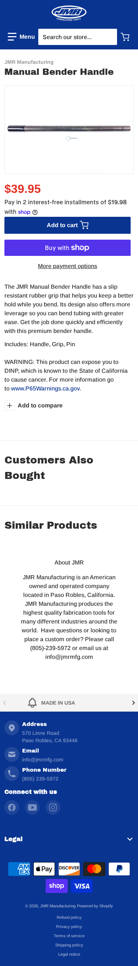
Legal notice (69, 954)
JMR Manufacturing (57, 906)
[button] (21, 37)
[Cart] (126, 37)
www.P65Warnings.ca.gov (45, 388)
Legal (13, 839)
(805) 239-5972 (40, 779)
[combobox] (77, 37)
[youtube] (32, 807)
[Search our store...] (108, 37)
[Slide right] (133, 703)
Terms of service (69, 936)
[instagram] (53, 807)
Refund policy (69, 917)
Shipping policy (69, 945)
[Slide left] (4, 703)
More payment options (67, 266)
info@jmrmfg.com (42, 759)
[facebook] (11, 807)
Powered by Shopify (95, 906)
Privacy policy (69, 926)
